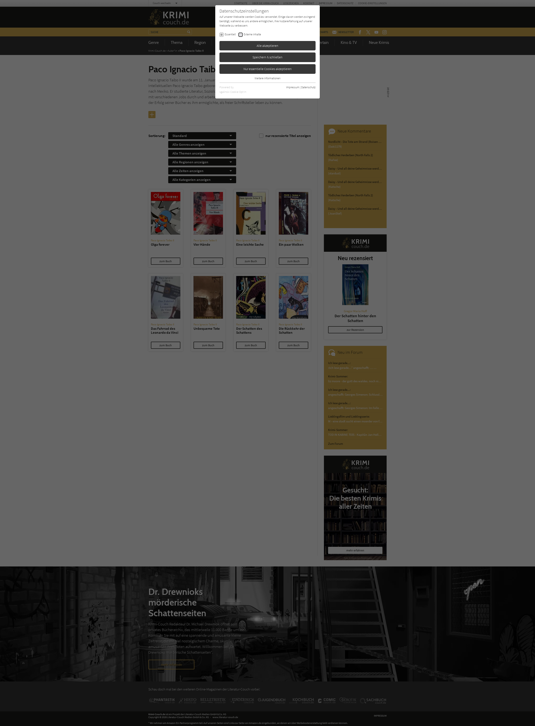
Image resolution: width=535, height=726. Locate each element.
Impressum (292, 87)
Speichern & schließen (267, 57)
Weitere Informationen (267, 78)
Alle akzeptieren (267, 45)
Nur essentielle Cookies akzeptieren (267, 69)
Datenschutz (308, 87)
